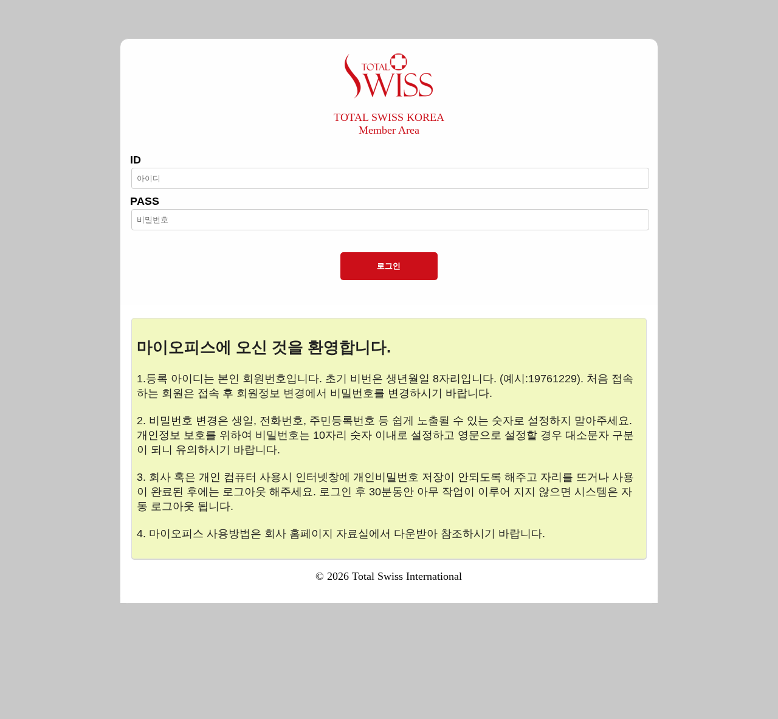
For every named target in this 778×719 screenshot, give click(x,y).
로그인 (389, 265)
